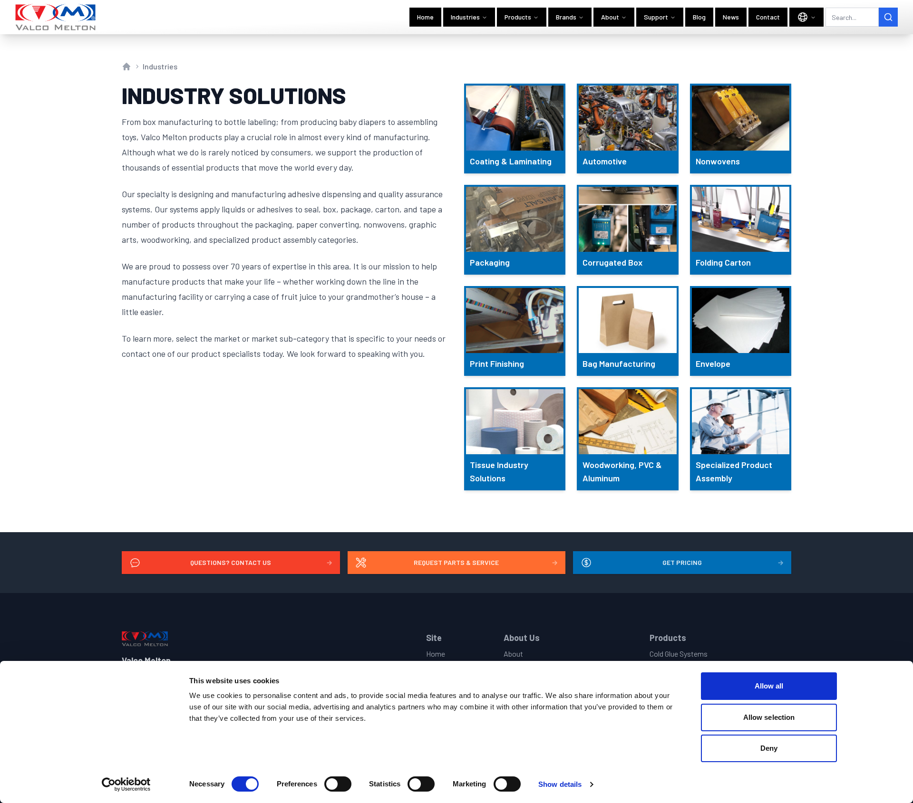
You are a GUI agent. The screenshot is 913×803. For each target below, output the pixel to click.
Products (518, 17)
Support (656, 17)
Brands (566, 17)
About (610, 17)
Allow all (769, 686)
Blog (699, 17)
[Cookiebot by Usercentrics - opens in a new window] (126, 784)
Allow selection (769, 717)
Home (425, 17)
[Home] (56, 17)
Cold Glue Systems (679, 653)
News (731, 17)
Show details (560, 784)
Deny (768, 748)
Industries (465, 17)
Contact (768, 17)
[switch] (337, 784)
